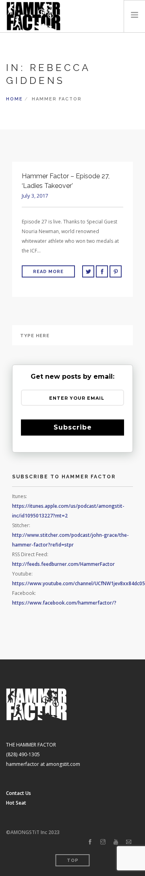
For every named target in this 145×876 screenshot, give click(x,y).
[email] (128, 842)
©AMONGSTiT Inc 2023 (33, 832)
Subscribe (73, 427)
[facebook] (90, 842)
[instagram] (103, 842)
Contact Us (18, 793)
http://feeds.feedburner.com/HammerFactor (63, 564)
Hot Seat (16, 802)
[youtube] (115, 842)
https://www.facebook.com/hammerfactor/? (64, 602)
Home (14, 99)
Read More (48, 271)
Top (73, 860)
